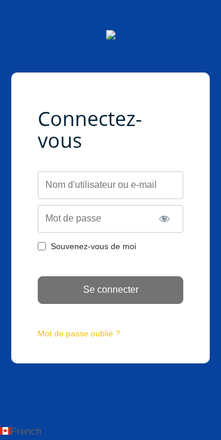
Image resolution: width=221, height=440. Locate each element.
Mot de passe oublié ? (79, 333)
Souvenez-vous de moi (93, 246)
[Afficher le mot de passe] (164, 219)
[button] (110, 431)
